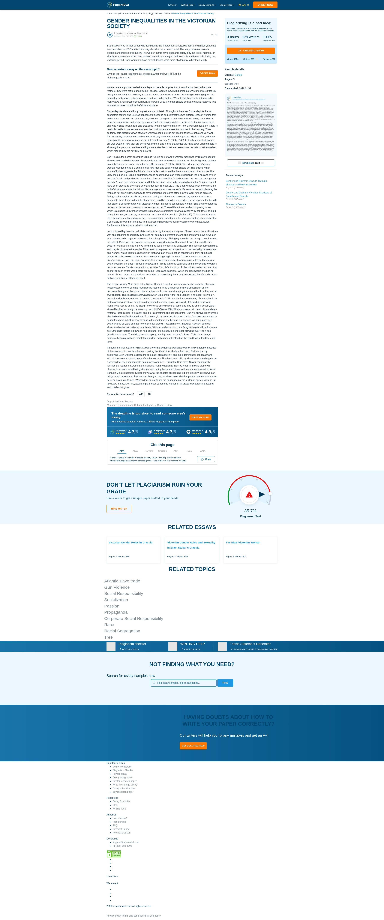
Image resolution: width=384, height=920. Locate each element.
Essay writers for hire (123, 788)
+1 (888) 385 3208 (122, 846)
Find (225, 683)
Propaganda (116, 612)
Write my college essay (124, 784)
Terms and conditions (133, 915)
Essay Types (226, 5)
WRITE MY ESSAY (200, 417)
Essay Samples (206, 5)
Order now (265, 5)
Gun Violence (117, 587)
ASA (176, 451)
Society (158, 13)
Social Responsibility (123, 593)
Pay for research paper (124, 781)
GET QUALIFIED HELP (193, 746)
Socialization (116, 599)
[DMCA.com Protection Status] (114, 854)
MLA (135, 451)
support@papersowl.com (125, 842)
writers (251, 37)
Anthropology (147, 13)
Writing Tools (187, 5)
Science (135, 13)
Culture (167, 13)
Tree (108, 637)
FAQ (114, 825)
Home (109, 13)
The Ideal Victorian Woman (243, 542)
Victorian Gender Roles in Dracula (130, 542)
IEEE (189, 451)
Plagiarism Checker (123, 770)
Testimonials (119, 822)
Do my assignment (122, 777)
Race (109, 624)
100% (267, 37)
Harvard (149, 451)
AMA (203, 451)
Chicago (162, 451)
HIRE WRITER (119, 508)
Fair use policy (153, 915)
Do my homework (121, 766)
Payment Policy (120, 829)
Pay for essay (119, 774)
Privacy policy (113, 915)
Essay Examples (122, 13)
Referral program (121, 832)
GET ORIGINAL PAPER (251, 50)
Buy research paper (122, 792)
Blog (114, 805)
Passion (111, 606)
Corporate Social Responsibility (133, 618)
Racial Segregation (122, 631)
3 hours (233, 37)
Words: (232, 83)
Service (172, 5)
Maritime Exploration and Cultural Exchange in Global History (139, 405)
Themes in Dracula (236, 204)
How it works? (120, 818)
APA (122, 451)
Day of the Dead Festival (120, 401)
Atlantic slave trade (122, 581)
